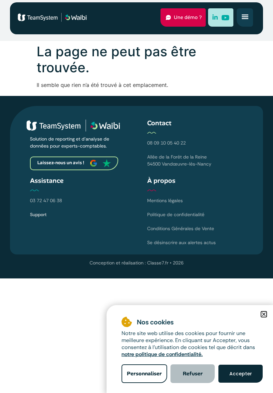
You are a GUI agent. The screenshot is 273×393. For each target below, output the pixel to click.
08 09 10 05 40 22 (166, 143)
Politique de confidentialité (175, 214)
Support (38, 214)
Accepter (240, 373)
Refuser (193, 373)
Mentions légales (165, 200)
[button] (244, 16)
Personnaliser (144, 373)
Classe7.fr (157, 263)
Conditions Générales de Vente (180, 228)
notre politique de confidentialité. (162, 354)
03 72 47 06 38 (46, 200)
